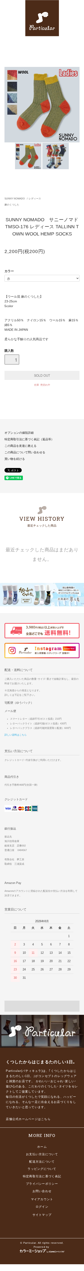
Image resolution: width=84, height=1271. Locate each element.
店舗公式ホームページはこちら (28, 1119)
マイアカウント (42, 1199)
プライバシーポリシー (42, 1183)
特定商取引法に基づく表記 (42, 1176)
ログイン (42, 1206)
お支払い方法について (42, 1154)
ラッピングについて (42, 1169)
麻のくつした (11, 204)
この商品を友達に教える (20, 445)
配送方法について (42, 1161)
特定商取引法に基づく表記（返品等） (29, 439)
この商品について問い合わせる (24, 452)
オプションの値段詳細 (19, 432)
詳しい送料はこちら (15, 734)
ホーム (42, 1146)
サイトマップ (42, 1214)
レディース (35, 198)
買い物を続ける (14, 459)
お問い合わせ (42, 1191)
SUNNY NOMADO (14, 198)
